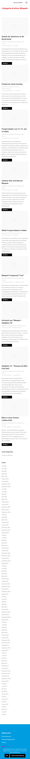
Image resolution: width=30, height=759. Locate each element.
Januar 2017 (5, 699)
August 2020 (5, 619)
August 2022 (5, 563)
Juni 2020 (4, 625)
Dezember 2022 (6, 553)
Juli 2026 (4, 466)
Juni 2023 (4, 537)
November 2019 (6, 642)
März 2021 (4, 607)
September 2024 (6, 512)
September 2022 (6, 561)
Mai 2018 (4, 689)
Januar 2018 (5, 694)
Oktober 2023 (5, 532)
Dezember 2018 (6, 671)
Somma (3, 43)
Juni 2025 (4, 491)
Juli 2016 (4, 701)
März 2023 (4, 545)
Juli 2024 (4, 514)
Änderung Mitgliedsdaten (8, 739)
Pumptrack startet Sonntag (12, 84)
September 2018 (6, 678)
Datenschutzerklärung (18, 755)
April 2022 (4, 573)
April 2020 (4, 630)
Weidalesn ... (6, 63)
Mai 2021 (4, 602)
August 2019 (5, 650)
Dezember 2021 (6, 584)
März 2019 (4, 663)
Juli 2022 (4, 566)
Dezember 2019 (6, 640)
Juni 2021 (4, 599)
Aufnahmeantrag (6, 736)
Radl (23, 41)
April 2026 (4, 473)
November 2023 (6, 530)
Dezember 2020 (6, 612)
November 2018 (6, 673)
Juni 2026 (4, 468)
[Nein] (28, 753)
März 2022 (4, 576)
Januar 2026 (5, 481)
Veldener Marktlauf (6, 88)
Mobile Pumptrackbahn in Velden (14, 230)
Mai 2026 (4, 471)
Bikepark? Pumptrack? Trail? (13, 275)
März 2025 (4, 499)
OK (7, 755)
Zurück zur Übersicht (7, 455)
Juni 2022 (4, 568)
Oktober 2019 (5, 645)
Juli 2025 (4, 489)
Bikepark (19, 41)
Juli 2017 (4, 696)
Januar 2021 (5, 609)
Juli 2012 (4, 714)
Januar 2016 (5, 704)
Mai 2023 (4, 540)
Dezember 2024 (6, 507)
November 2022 (6, 555)
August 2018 (5, 681)
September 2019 (6, 648)
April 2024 (4, 517)
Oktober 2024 (5, 509)
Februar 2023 (5, 548)
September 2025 (6, 486)
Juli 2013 (4, 712)
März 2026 (4, 476)
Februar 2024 (5, 522)
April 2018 (4, 691)
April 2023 (4, 543)
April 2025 (4, 497)
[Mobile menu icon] (26, 2)
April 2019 (4, 660)
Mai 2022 (4, 571)
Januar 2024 (5, 525)
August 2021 (5, 594)
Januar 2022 (5, 581)
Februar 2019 (5, 666)
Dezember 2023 (6, 527)
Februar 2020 (5, 635)
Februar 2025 (5, 502)
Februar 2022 (5, 578)
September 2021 (6, 591)
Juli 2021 (4, 596)
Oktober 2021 (5, 589)
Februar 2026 (5, 479)
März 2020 (4, 632)
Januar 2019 (5, 668)
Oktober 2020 (5, 614)
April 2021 (4, 604)
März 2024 (4, 520)
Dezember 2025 (6, 484)
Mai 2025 (4, 494)
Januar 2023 (5, 550)
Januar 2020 (5, 637)
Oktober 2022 (5, 558)
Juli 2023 (4, 535)
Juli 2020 (4, 622)
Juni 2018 (4, 686)
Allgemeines (5, 41)
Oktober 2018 (5, 676)
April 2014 (4, 709)
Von (6, 45)
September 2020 (6, 617)
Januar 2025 (5, 504)
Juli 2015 (4, 707)
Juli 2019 (4, 653)
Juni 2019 (4, 655)
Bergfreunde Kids (12, 41)
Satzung (4, 742)
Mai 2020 (4, 627)
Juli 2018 (4, 683)
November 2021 (6, 586)
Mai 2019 (4, 658)
